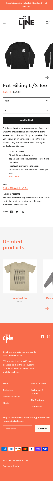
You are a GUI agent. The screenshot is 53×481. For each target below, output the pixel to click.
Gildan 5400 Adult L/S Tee (15, 188)
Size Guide (14, 177)
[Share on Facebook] (11, 212)
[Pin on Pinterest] (23, 212)
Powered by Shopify (11, 466)
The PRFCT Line (19, 460)
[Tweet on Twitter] (17, 212)
